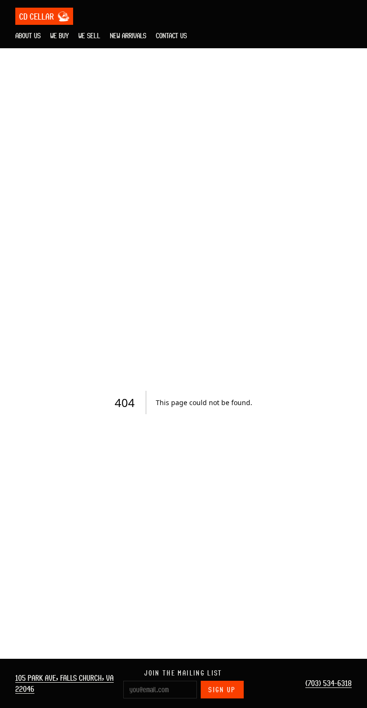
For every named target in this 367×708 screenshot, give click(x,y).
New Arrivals (128, 36)
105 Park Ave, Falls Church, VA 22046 (64, 683)
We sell (89, 36)
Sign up (222, 689)
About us (28, 36)
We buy (59, 36)
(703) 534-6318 (328, 683)
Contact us (171, 36)
